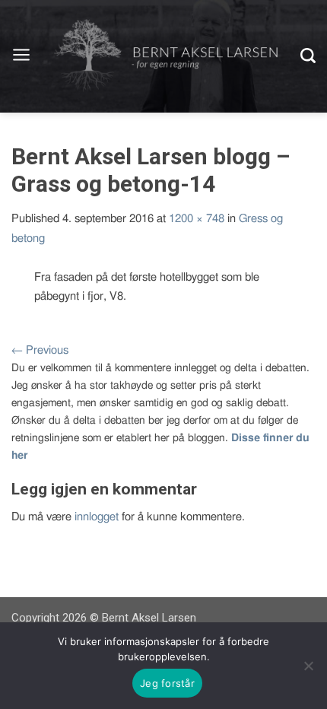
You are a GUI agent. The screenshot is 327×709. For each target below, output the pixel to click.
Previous (39, 350)
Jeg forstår (167, 683)
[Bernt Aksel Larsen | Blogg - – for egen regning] (166, 56)
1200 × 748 (196, 218)
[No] (308, 665)
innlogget (97, 517)
